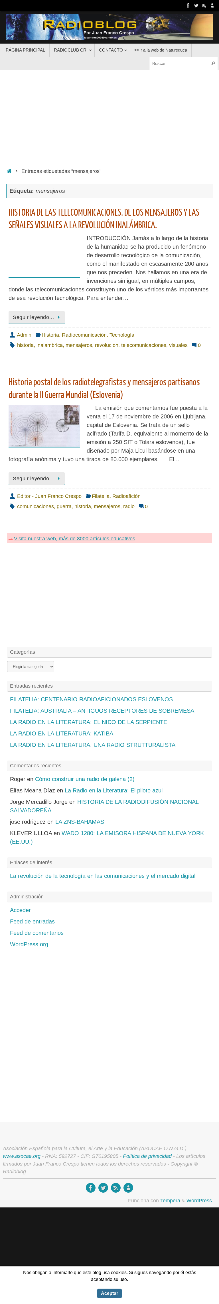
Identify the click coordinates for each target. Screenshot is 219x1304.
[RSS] (204, 5)
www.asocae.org (21, 1156)
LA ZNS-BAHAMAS (79, 822)
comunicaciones (35, 506)
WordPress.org (29, 944)
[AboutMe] (212, 5)
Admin (24, 335)
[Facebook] (188, 5)
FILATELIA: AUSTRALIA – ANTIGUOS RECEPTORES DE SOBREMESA (102, 711)
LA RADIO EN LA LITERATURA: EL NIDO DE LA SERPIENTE (88, 722)
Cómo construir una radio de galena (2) (85, 779)
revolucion (106, 345)
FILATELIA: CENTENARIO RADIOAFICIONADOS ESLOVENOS (91, 699)
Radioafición (126, 496)
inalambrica (49, 345)
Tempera (170, 1200)
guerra (64, 506)
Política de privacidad (147, 1156)
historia (25, 345)
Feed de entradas (32, 921)
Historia (50, 335)
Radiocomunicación (84, 335)
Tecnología (122, 335)
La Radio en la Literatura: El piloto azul (114, 790)
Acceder (20, 910)
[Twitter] (196, 5)
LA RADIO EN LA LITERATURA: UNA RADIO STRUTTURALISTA (92, 745)
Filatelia (101, 496)
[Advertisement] (109, 117)
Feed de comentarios (37, 933)
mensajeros (79, 345)
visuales (178, 345)
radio (129, 506)
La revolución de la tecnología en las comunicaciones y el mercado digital (102, 876)
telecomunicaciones (143, 345)
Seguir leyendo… (33, 317)
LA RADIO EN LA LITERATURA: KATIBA (61, 733)
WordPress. (199, 1200)
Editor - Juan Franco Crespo (49, 496)
